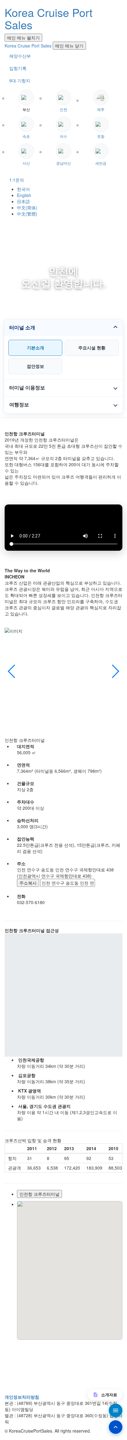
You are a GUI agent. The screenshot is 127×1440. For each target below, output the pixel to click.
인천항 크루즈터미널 (39, 1194)
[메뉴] (115, 1410)
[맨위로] (115, 1427)
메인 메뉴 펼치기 (23, 38)
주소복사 (28, 883)
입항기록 (18, 68)
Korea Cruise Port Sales (48, 18)
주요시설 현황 (91, 347)
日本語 (23, 201)
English (24, 195)
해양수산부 (20, 56)
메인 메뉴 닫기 (69, 46)
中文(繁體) (27, 214)
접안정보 (35, 366)
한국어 (23, 189)
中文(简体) (27, 207)
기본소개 (35, 347)
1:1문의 (16, 180)
